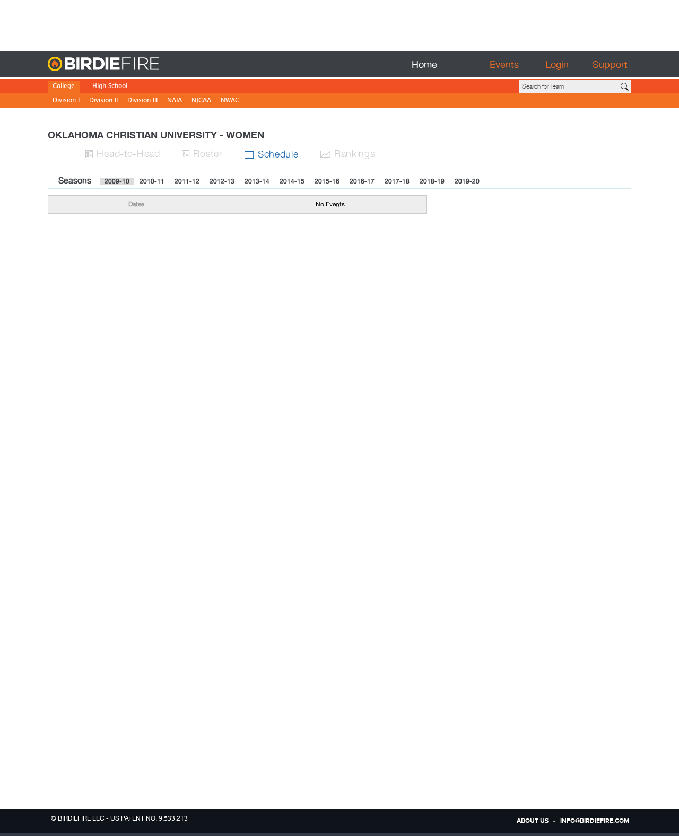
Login (557, 64)
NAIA (174, 101)
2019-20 (467, 181)
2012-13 (222, 181)
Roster (202, 153)
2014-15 (292, 181)
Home (424, 64)
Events (504, 64)
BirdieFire (125, 64)
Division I (66, 101)
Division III (142, 101)
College (64, 87)
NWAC (230, 101)
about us (533, 821)
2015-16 (327, 181)
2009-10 (117, 181)
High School (109, 87)
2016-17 (362, 181)
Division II (103, 101)
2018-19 (432, 181)
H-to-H (122, 153)
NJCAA (201, 101)
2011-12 (187, 181)
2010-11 (152, 181)
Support (610, 64)
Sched (271, 153)
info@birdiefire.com (594, 821)
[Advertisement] (339, 24)
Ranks (347, 153)
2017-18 (397, 181)
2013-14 (257, 181)
